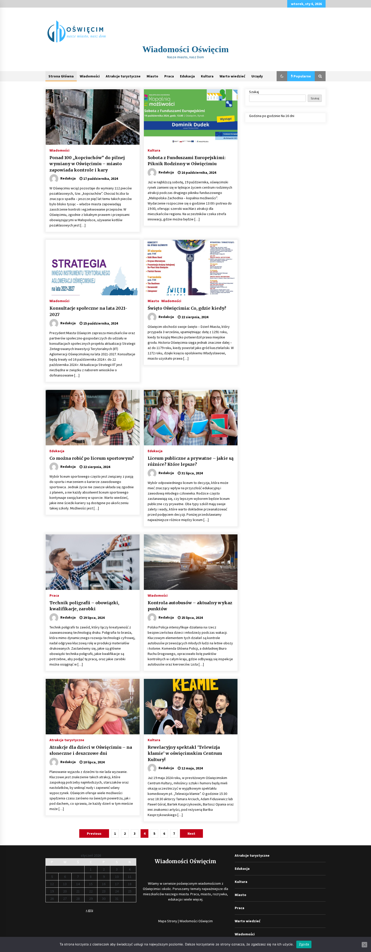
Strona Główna (61, 76)
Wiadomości (90, 76)
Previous (94, 833)
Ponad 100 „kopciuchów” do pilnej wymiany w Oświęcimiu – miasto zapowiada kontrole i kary (87, 163)
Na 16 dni (287, 115)
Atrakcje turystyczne (123, 76)
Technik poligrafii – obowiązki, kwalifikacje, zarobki (84, 606)
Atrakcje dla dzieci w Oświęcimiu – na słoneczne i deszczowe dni (90, 750)
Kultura (207, 76)
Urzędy (257, 76)
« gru (89, 910)
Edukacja (187, 76)
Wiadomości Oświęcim (185, 49)
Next (191, 833)
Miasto (152, 76)
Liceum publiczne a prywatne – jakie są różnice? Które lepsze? (190, 461)
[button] (282, 76)
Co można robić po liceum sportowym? (91, 458)
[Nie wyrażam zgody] (364, 944)
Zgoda (304, 944)
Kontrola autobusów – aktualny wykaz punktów (190, 606)
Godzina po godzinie (264, 115)
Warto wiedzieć (232, 76)
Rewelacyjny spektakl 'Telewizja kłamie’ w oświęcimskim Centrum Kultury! (185, 753)
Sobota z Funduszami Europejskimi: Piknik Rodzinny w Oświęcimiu (186, 160)
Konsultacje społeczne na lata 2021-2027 (88, 311)
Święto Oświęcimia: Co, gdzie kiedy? (187, 308)
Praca (169, 76)
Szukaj (254, 92)
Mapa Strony (167, 921)
